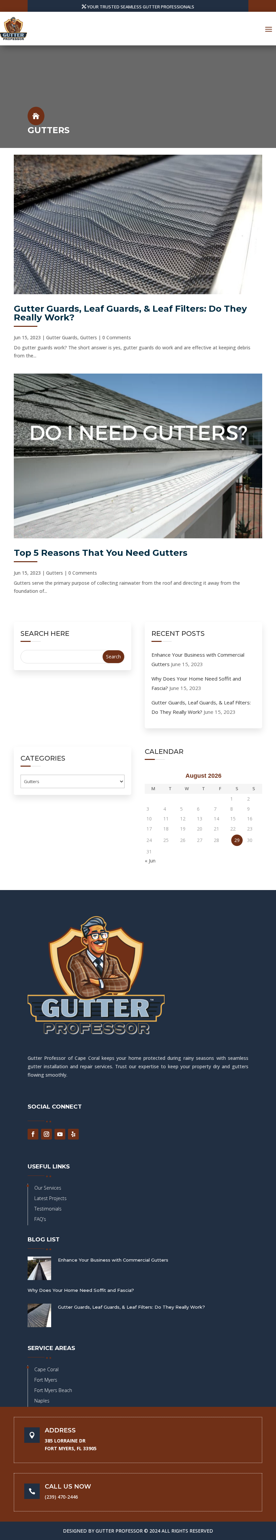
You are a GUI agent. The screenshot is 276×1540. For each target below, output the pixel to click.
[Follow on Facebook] (33, 1134)
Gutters (88, 337)
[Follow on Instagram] (46, 1134)
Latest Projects (50, 1198)
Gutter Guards (61, 337)
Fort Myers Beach (53, 1390)
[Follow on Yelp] (73, 1134)
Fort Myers (45, 1380)
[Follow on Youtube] (60, 1134)
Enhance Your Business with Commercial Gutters (113, 1260)
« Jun (150, 860)
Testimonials (48, 1208)
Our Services (47, 1188)
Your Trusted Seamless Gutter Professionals (140, 7)
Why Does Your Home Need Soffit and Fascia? (81, 1290)
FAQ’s (40, 1219)
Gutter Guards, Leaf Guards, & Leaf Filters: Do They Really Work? (130, 313)
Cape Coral (46, 1369)
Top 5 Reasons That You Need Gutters (100, 552)
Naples (41, 1400)
